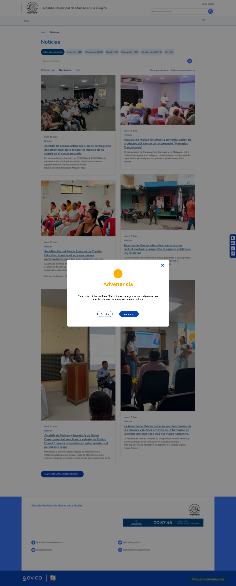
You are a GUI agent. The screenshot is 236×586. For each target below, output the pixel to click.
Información (129, 314)
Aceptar (105, 314)
